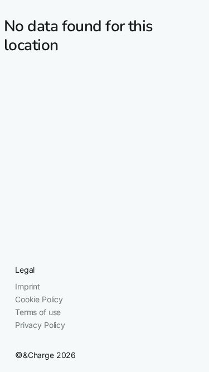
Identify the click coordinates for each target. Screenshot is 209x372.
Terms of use (38, 312)
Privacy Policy (40, 325)
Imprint (27, 286)
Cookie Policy (39, 299)
